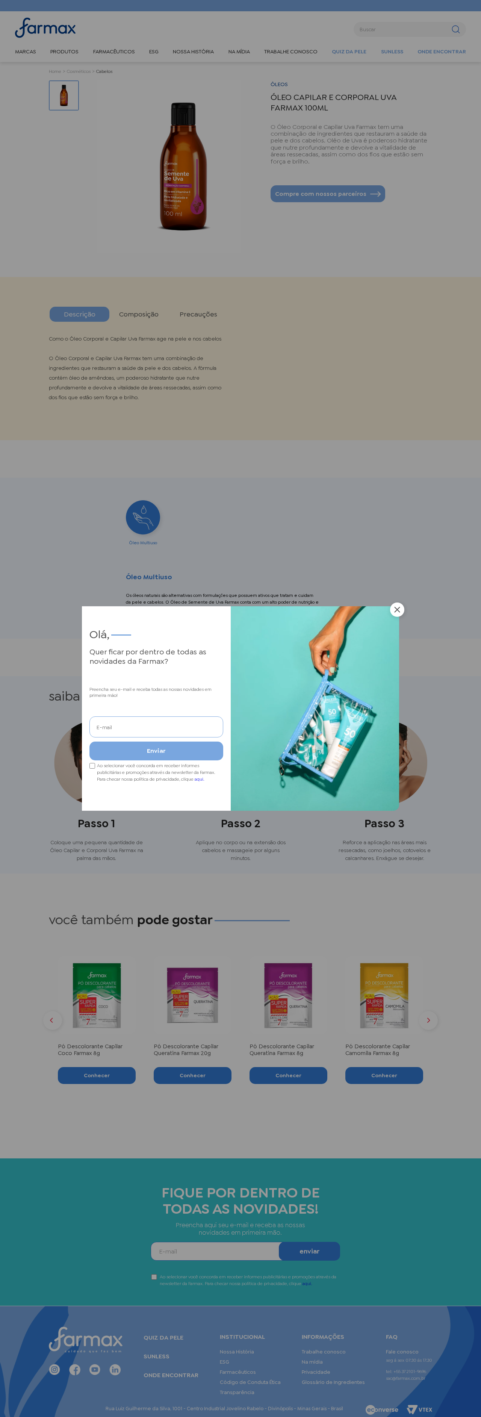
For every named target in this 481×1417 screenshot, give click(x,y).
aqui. (199, 779)
